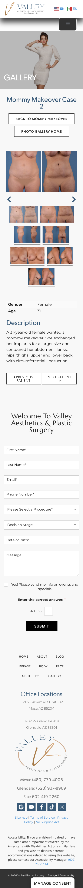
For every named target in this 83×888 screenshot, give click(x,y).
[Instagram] (62, 807)
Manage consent (52, 883)
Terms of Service (42, 817)
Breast (25, 666)
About (42, 656)
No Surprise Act (47, 822)
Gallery (54, 676)
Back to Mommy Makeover (41, 118)
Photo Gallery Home (41, 131)
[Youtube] (31, 807)
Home (23, 656)
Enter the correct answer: (42, 600)
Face (60, 666)
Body (43, 666)
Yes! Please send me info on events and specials (44, 586)
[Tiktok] (51, 807)
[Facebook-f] (41, 807)
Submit (41, 626)
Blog (60, 656)
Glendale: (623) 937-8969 (41, 788)
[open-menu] (68, 24)
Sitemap (21, 817)
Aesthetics (31, 676)
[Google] (21, 807)
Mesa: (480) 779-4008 (41, 779)
